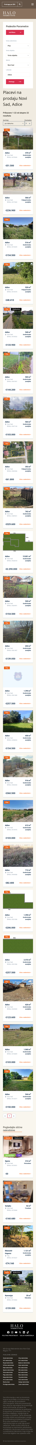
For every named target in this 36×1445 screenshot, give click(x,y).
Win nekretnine (23, 1370)
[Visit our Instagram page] (12, 1332)
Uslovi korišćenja (27, 1335)
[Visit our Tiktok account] (28, 1332)
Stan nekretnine (8, 1372)
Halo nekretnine (23, 1365)
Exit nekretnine (23, 1372)
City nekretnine (23, 1358)
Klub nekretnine (7, 1367)
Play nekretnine (7, 1375)
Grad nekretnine (8, 1358)
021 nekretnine (7, 1360)
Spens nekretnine (8, 1370)
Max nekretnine (23, 1375)
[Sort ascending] (26, 123)
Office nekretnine (8, 1365)
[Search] (19, 4)
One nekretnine (23, 1379)
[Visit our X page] (20, 1332)
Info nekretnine (23, 1360)
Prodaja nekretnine (8, 1384)
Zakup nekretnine (23, 1382)
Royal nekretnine (8, 1363)
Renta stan (6, 1382)
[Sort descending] (29, 123)
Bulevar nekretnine (24, 1363)
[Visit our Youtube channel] (16, 1332)
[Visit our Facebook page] (8, 1332)
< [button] (5, 1116)
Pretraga (11, 81)
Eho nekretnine (23, 1367)
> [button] (13, 1116)
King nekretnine (7, 1377)
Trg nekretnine (22, 1377)
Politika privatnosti (10, 1335)
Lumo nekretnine (23, 1384)
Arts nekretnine (8, 1379)
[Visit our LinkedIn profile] (24, 1332)
